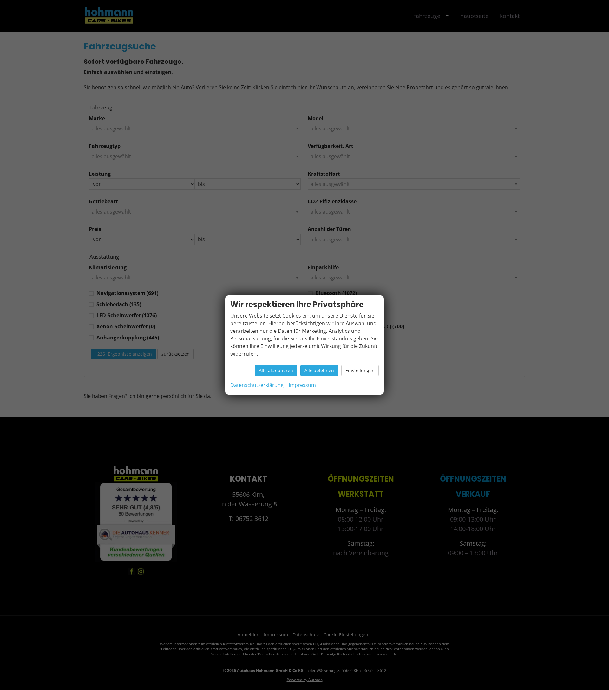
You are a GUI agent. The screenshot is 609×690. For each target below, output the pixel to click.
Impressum (302, 385)
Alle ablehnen (319, 370)
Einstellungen (360, 370)
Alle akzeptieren (276, 370)
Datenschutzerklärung (257, 385)
